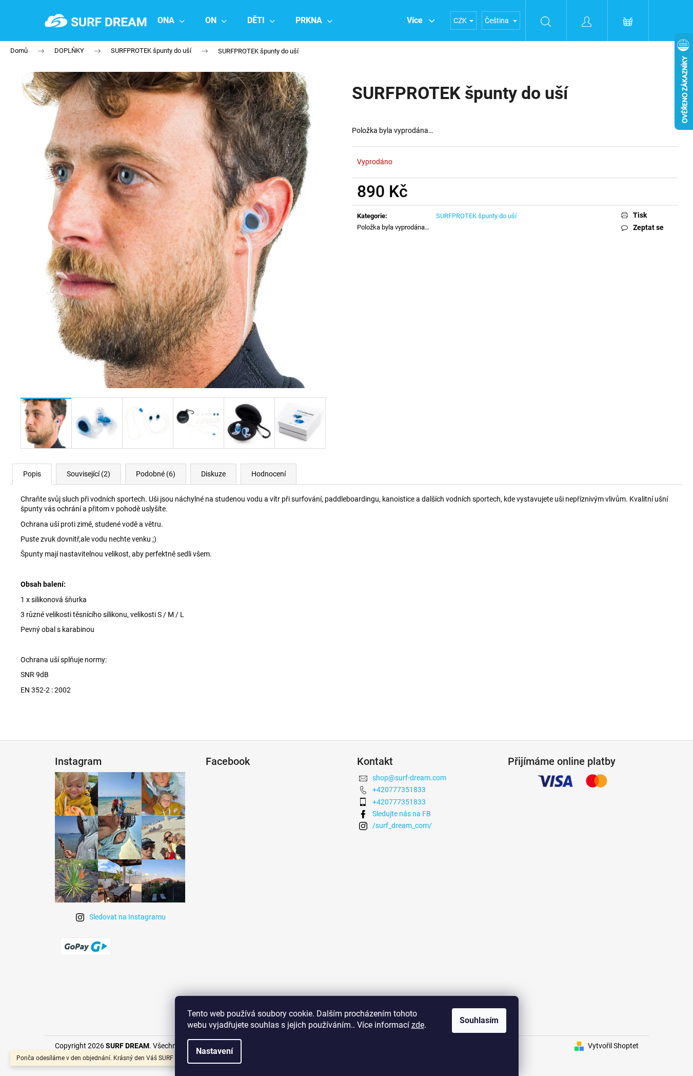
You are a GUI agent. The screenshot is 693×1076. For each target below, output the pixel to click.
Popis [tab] (32, 474)
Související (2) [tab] (88, 474)
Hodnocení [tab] (268, 474)
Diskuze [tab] (213, 474)
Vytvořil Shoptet (613, 1046)
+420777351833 (399, 789)
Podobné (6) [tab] (155, 474)
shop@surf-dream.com (409, 778)
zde (417, 1025)
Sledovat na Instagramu (127, 917)
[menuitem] (171, 20)
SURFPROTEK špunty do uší (476, 216)
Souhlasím (479, 1020)
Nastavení (214, 1051)
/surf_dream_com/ (402, 825)
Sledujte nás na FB (401, 814)
